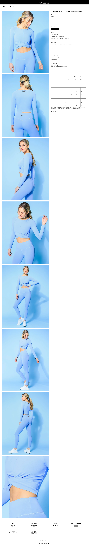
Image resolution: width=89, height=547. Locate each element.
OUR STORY (13, 525)
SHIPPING (34, 526)
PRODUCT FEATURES (34, 532)
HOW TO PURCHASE (34, 525)
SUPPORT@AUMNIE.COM (13, 532)
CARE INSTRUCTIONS (34, 533)
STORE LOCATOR (13, 526)
